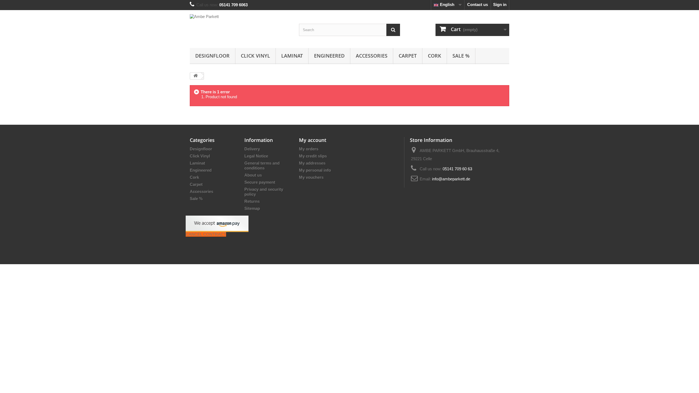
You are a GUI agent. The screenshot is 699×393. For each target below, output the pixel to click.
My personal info (315, 170)
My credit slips (313, 156)
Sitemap (252, 208)
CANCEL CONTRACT (206, 234)
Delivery (252, 149)
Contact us (477, 4)
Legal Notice (256, 156)
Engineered (329, 55)
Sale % (461, 55)
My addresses (312, 163)
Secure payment (259, 182)
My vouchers (311, 177)
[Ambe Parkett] (240, 27)
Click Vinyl (255, 55)
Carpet (408, 55)
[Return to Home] (195, 76)
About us (253, 175)
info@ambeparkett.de (451, 179)
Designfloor (212, 55)
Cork (434, 55)
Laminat (292, 55)
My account (312, 140)
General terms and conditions (262, 165)
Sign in (500, 4)
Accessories (371, 55)
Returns (252, 201)
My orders (308, 149)
